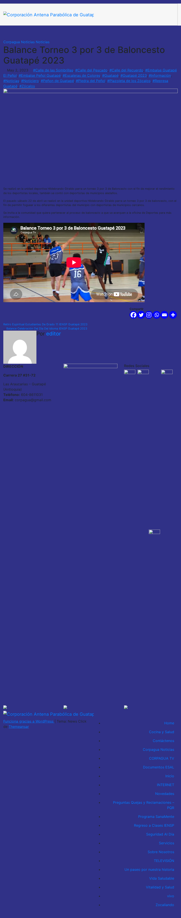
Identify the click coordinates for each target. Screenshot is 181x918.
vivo (170, 896)
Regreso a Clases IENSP (154, 825)
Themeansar (19, 726)
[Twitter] (141, 315)
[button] (160, 32)
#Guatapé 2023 (134, 75)
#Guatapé (110, 75)
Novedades (164, 793)
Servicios (166, 843)
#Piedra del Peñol (90, 81)
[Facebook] (133, 315)
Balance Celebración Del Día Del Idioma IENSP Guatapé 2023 (46, 328)
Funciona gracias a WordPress (29, 721)
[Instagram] (149, 315)
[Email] (164, 315)
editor (53, 333)
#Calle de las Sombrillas (53, 70)
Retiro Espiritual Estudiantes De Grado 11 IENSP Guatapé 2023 (45, 324)
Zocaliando (165, 905)
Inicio (169, 776)
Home (169, 723)
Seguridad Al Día (160, 834)
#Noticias (11, 81)
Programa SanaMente (156, 816)
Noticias (42, 42)
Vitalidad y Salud (160, 887)
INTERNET (165, 785)
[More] (173, 315)
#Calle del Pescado (91, 70)
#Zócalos (27, 86)
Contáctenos (163, 740)
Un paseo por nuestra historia (149, 869)
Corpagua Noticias (19, 42)
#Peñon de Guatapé (57, 81)
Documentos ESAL (158, 767)
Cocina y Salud (161, 732)
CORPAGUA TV (161, 758)
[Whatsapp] (156, 315)
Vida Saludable (161, 878)
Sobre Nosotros (161, 852)
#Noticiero (30, 81)
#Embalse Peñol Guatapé (40, 75)
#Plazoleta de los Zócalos (129, 81)
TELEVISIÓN (164, 860)
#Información (160, 75)
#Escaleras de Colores (81, 75)
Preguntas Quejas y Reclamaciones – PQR (143, 805)
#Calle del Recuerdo (126, 70)
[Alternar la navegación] (169, 32)
